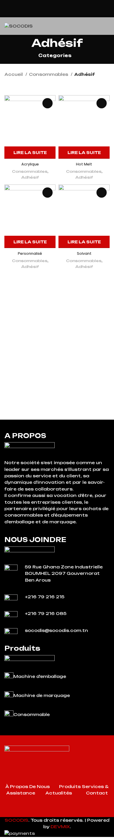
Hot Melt (84, 164)
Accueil (14, 74)
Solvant (84, 253)
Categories (55, 55)
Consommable (31, 714)
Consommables (49, 74)
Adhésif (30, 177)
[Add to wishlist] (47, 103)
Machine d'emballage (39, 676)
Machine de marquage (41, 695)
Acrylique (30, 164)
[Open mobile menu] (107, 26)
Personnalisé (30, 253)
